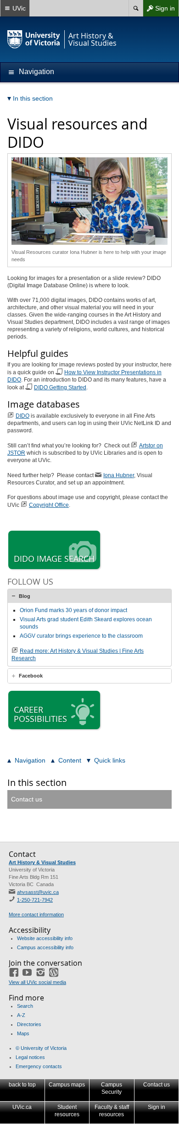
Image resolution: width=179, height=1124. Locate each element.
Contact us (26, 799)
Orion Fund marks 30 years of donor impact (73, 610)
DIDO (22, 416)
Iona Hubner (118, 475)
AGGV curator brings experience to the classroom (81, 636)
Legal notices (30, 1057)
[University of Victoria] (34, 39)
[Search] (136, 8)
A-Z (21, 1015)
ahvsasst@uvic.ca (38, 892)
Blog (24, 596)
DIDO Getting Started (60, 387)
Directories (29, 1024)
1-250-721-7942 (35, 900)
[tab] (89, 596)
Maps (23, 1033)
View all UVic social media (37, 982)
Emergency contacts (39, 1066)
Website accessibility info (45, 938)
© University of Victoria (41, 1048)
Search (25, 1006)
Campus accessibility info (45, 947)
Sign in (159, 10)
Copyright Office (49, 505)
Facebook (31, 675)
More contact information (36, 914)
